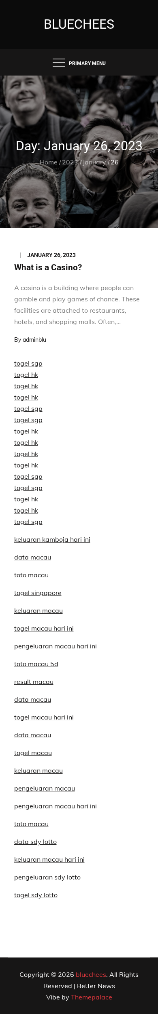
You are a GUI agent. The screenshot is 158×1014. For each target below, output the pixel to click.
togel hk (26, 374)
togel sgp (28, 363)
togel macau (33, 753)
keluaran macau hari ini (49, 859)
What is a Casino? (48, 267)
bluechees (79, 24)
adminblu (34, 339)
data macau (32, 557)
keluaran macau (38, 770)
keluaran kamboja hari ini (52, 539)
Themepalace (91, 997)
